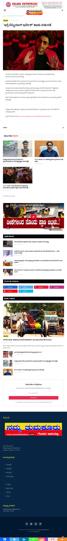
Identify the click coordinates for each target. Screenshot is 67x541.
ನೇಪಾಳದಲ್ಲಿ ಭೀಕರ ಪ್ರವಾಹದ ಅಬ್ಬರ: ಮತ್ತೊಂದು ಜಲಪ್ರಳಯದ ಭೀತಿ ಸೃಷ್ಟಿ (31, 241)
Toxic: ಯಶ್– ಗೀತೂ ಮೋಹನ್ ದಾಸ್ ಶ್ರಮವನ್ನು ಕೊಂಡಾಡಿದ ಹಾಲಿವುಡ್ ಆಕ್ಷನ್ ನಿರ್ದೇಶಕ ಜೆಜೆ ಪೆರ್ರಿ (15, 186)
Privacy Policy (43, 402)
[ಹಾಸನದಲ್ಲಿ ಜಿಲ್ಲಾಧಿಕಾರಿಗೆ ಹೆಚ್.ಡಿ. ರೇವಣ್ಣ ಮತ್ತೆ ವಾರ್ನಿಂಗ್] (8, 354)
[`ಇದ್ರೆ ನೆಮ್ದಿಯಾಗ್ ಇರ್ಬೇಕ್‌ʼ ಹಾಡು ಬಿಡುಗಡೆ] (33, 50)
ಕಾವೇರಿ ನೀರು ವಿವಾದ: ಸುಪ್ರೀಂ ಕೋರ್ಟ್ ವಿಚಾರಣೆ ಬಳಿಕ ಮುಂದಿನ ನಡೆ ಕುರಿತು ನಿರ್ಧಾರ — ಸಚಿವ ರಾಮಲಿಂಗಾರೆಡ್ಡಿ (36, 252)
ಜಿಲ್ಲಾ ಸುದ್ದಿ (6, 336)
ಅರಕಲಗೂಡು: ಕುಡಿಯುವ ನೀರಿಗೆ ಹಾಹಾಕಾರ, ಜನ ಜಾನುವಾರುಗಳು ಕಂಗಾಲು (27, 340)
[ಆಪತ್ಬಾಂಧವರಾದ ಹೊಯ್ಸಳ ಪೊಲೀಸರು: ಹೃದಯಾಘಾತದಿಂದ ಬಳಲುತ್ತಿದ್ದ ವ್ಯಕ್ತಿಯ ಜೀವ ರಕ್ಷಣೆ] (17, 149)
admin (5, 127)
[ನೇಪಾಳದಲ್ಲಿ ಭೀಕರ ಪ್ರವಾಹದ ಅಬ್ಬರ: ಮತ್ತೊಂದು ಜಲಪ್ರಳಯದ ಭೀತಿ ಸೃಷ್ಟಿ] (8, 244)
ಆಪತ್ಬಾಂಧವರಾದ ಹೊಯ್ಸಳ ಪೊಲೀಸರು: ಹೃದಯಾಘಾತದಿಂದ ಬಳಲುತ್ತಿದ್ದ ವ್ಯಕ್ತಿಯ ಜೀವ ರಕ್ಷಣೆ (16, 160)
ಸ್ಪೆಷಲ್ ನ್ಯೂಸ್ (9, 488)
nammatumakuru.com (43, 529)
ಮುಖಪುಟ (9, 464)
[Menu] (5, 10)
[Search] (62, 10)
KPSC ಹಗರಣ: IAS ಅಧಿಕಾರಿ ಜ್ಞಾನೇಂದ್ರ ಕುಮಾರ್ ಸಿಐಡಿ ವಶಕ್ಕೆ (49, 160)
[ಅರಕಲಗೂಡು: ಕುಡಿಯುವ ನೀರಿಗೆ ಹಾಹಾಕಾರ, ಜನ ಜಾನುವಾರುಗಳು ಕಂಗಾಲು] (33, 320)
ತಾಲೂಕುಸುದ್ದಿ (9, 476)
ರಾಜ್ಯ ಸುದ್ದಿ (6, 20)
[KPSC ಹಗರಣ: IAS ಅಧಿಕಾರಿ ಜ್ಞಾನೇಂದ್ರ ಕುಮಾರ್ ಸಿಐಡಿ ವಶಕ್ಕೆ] (49, 149)
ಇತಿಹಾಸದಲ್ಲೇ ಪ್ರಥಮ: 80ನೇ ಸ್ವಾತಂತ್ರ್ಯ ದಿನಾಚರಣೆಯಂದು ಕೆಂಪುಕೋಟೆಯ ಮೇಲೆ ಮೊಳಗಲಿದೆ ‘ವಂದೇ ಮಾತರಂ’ (38, 261)
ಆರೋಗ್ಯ (8, 492)
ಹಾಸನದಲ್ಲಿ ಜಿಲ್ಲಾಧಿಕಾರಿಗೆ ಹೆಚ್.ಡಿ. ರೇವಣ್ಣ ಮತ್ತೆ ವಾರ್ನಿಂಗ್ (28, 352)
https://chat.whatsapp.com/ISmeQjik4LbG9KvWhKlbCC (35, 116)
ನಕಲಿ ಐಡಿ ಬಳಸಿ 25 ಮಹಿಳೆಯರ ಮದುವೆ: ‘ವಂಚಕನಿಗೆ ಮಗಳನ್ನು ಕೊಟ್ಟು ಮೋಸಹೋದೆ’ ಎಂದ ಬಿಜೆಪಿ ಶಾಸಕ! (38, 271)
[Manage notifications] (63, 537)
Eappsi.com (36, 531)
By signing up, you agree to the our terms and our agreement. (34, 402)
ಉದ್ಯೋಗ (8, 484)
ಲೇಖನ (8, 496)
